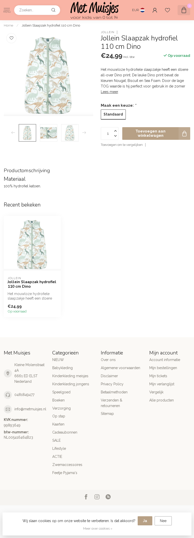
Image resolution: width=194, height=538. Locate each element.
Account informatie (164, 360)
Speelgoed (61, 392)
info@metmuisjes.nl (30, 409)
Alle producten (161, 400)
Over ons (108, 360)
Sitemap (107, 414)
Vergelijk (156, 392)
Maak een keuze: (118, 105)
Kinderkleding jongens (70, 384)
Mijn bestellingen (163, 368)
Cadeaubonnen (64, 432)
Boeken (58, 400)
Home (8, 25)
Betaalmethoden (114, 392)
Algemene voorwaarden (120, 368)
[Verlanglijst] (167, 10)
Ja (145, 521)
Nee (163, 521)
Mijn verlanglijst (161, 384)
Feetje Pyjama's (64, 473)
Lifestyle (59, 448)
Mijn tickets (158, 376)
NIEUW (58, 360)
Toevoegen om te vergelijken (122, 145)
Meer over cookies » (97, 528)
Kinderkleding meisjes (70, 376)
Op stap (58, 416)
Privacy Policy (112, 384)
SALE (56, 440)
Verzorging (61, 408)
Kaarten (58, 424)
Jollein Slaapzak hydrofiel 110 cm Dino (51, 25)
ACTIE (57, 457)
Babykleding (62, 368)
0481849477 (24, 395)
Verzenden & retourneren (111, 403)
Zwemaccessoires (67, 465)
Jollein (107, 32)
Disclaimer (109, 376)
